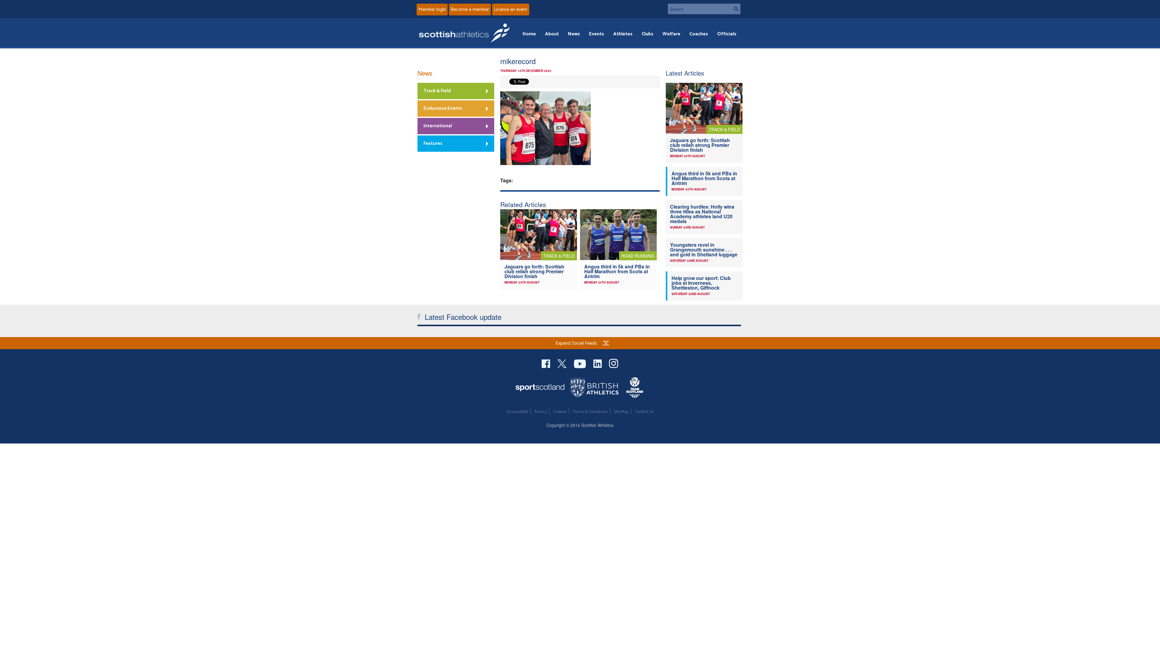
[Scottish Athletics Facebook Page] (546, 362)
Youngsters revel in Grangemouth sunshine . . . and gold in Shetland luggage (703, 249)
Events (596, 34)
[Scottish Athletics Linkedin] (598, 362)
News (574, 34)
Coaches (698, 34)
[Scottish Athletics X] (562, 362)
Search (734, 9)
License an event (510, 9)
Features (433, 143)
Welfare (671, 34)
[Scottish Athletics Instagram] (613, 362)
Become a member (470, 9)
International (438, 126)
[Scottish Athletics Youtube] (580, 362)
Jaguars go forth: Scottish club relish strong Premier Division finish (534, 271)
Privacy (540, 411)
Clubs (647, 34)
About (552, 34)
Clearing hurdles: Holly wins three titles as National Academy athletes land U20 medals (702, 214)
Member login (432, 9)
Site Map (621, 411)
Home (529, 34)
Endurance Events (443, 108)
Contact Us (644, 411)
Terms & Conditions (590, 411)
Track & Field (437, 91)
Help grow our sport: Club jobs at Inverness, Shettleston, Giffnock (701, 283)
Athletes (623, 34)
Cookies (559, 411)
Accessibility (517, 411)
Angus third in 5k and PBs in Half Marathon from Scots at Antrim (617, 271)
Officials (726, 34)
